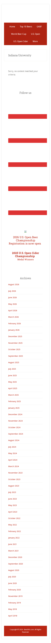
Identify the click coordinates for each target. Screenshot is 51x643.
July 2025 (12, 369)
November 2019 (15, 596)
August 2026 (13, 284)
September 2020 (15, 564)
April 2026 (12, 310)
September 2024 (15, 434)
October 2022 (14, 518)
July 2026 (12, 291)
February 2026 (14, 323)
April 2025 (12, 388)
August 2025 (13, 362)
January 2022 (13, 538)
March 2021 (13, 551)
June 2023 (12, 499)
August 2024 (13, 440)
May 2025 (12, 382)
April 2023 (12, 512)
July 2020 (12, 577)
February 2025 (14, 401)
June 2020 (12, 583)
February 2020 (14, 590)
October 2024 (14, 427)
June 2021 (12, 544)
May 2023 (12, 505)
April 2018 (12, 616)
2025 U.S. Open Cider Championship (25, 256)
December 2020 (15, 557)
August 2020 (13, 570)
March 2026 (13, 317)
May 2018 (12, 609)
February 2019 (14, 603)
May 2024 (12, 453)
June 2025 (12, 375)
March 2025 (13, 395)
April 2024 (12, 460)
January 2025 (13, 408)
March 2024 (13, 466)
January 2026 (13, 330)
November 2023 (15, 473)
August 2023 (13, 486)
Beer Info (25, 14)
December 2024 (15, 414)
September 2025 (15, 356)
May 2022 (12, 525)
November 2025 (15, 343)
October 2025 (14, 349)
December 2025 (15, 336)
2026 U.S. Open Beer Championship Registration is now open (25, 240)
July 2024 (12, 447)
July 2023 (12, 492)
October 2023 (14, 479)
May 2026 (12, 304)
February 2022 (14, 531)
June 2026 (12, 297)
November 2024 (15, 421)
